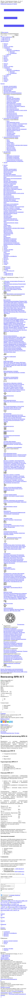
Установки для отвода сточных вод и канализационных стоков (14, 469)
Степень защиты (7, 809)
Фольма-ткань (11, 527)
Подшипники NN (16, 656)
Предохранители (19, 580)
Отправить (3, 898)
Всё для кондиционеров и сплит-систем (14, 406)
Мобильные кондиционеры (18, 416)
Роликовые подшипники (10, 641)
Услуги (5, 57)
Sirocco (8, 313)
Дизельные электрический (10, 512)
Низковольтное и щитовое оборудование (14, 573)
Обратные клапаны (8, 385)
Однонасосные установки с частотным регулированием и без (13, 480)
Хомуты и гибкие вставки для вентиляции (13, 389)
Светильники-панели (21, 561)
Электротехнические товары (11, 222)
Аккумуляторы (7, 586)
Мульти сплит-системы (9, 417)
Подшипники (7, 237)
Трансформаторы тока (16, 581)
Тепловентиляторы (8, 444)
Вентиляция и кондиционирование (13, 178)
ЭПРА (23, 598)
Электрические (18, 519)
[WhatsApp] (8, 722)
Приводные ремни (8, 361)
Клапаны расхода (8, 384)
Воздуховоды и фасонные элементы (13, 383)
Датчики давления (8, 378)
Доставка (16, 733)
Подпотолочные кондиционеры (12, 420)
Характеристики (10, 733)
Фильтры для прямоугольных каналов (14, 329)
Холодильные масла (15, 409)
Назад (8, 95)
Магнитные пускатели (9, 580)
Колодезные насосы (17, 488)
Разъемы (6, 581)
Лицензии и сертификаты (13, 50)
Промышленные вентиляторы (11, 301)
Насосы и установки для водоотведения (14, 460)
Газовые (6, 519)
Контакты (6, 55)
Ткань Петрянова (21, 346)
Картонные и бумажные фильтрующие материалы (15, 343)
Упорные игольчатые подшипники (15, 652)
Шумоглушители (20, 389)
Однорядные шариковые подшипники (13, 629)
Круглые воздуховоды (18, 384)
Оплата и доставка (8, 46)
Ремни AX (14, 363)
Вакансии (9, 49)
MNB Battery (7, 587)
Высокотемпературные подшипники (13, 631)
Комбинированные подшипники (12, 663)
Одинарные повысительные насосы (13, 478)
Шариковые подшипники (10, 628)
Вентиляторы (7, 299)
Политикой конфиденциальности (17, 994)
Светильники (7, 553)
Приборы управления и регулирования (14, 500)
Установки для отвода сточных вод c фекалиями (14, 466)
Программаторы (12, 597)
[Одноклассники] (3, 722)
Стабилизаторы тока (22, 597)
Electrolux (20, 302)
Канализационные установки (11, 462)
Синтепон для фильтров (10, 356)
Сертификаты (13, 53)
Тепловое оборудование (10, 441)
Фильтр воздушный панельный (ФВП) (13, 319)
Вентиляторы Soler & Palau (10, 310)
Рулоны (22, 525)
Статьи (5, 61)
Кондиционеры (7, 413)
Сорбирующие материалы (10, 346)
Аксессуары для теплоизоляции (12, 525)
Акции (5, 45)
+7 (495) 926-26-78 (5, 38)
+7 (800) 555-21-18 (5, 39)
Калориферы (17, 442)
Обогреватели (7, 511)
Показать (3, 826)
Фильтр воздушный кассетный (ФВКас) (15, 320)
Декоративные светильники (17, 556)
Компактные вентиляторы (17, 305)
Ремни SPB (20, 365)
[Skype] (10, 722)
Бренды (5, 58)
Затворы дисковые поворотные (17, 533)
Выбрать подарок (5, 719)
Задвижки (6, 533)
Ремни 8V (8, 365)
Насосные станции (20, 477)
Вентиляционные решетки (17, 401)
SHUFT (16, 302)
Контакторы (23, 577)
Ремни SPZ (9, 366)
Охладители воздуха (9, 430)
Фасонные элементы (9, 388)
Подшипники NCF (8, 658)
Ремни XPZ (6, 362)
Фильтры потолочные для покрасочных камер (15, 351)
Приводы (15, 378)
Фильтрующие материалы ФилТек (12, 348)
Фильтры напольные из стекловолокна (13, 338)
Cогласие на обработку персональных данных (12, 992)
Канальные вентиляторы (19, 306)
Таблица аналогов (14, 331)
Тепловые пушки (8, 518)
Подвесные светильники (10, 560)
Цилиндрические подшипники (11, 655)
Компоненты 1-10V (14, 594)
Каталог (3, 83)
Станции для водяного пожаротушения (14, 496)
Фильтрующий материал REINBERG (13, 349)
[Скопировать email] (13, 37)
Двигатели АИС (16, 610)
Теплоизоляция (7, 524)
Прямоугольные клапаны (16, 387)
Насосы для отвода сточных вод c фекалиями (15, 464)
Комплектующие (8, 592)
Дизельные (11, 519)
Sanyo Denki (10, 307)
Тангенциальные (8, 306)
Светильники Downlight (10, 561)
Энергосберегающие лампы (14, 549)
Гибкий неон (7, 546)
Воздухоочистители (9, 395)
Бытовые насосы (8, 488)
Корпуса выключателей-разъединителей (14, 578)
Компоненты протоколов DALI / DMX (15, 595)
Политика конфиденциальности (9, 979)
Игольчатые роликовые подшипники (13, 651)
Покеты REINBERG (20, 345)
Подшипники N (8, 656)
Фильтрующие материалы (10, 335)
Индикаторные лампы (16, 546)
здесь (22, 874)
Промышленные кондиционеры (12, 435)
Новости (6, 43)
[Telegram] (12, 722)
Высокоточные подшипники (11, 632)
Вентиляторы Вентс (14, 312)
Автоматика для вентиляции (11, 377)
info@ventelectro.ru (19, 871)
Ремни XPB (19, 362)
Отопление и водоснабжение (11, 204)
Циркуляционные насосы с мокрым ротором (15, 454)
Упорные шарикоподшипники (18, 639)
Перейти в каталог (5, 987)
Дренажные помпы (8, 407)
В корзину (3, 713)
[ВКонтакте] (1, 722)
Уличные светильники (9, 563)
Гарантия (6, 59)
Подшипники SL (8, 660)
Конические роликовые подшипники (13, 643)
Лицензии (12, 51)
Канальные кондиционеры (10, 415)
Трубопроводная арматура (10, 531)
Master (5, 307)
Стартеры (6, 598)
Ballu (12, 302)
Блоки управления (15, 576)
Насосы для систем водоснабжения (13, 487)
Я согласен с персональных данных (10, 896)
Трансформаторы (13, 598)
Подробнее (3, 731)
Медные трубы (17, 407)
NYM (5, 568)
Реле (9, 581)
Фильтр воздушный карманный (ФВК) (14, 321)
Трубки (5, 527)
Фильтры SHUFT (13, 327)
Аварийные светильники (10, 555)
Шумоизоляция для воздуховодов (12, 391)
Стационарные (15, 513)
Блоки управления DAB (10, 501)
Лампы (5, 543)
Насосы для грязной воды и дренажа (14, 462)
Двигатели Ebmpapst (9, 609)
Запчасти (6, 372)
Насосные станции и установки (12, 474)
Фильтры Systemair (22, 327)
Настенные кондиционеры (18, 419)
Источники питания (9, 593)
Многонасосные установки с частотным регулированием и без (14, 476)
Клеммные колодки (14, 577)
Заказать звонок (5, 41)
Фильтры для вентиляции (10, 317)
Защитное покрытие (13, 342)
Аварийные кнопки (9, 574)
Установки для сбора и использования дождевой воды (15, 482)
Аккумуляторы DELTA (16, 587)
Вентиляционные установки (11, 371)
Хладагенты (7, 409)
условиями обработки (14, 895)
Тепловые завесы (18, 444)
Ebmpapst (21, 301)
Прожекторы (20, 560)
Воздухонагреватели (9, 442)
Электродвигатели (8, 608)
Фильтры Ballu (15, 326)
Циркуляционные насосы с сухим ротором (14, 456)
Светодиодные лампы (16, 547)
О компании (7, 47)
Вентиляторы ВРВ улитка (20, 671)
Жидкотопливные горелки (10, 506)
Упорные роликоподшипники (13, 645)
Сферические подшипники (10, 644)
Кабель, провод (7, 567)
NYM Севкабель (11, 568)
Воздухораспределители (10, 400)
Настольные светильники (17, 559)
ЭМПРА (20, 598)
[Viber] (6, 722)
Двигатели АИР (8, 610)
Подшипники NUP (18, 659)
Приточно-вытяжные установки (17, 372)
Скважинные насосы (9, 490)
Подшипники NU (8, 659)
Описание (3, 733)
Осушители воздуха (9, 426)
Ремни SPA (14, 365)
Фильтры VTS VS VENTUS (11, 328)
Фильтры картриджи (9, 350)
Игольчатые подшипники (10, 649)
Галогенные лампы (20, 545)
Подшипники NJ (18, 658)
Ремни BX (20, 363)
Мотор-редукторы (8, 603)
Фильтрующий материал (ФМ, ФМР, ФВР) (14, 337)
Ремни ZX (8, 363)
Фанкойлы (6, 436)
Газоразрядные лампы (9, 545)
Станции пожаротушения (10, 494)
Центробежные (14, 303)
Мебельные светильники (10, 557)
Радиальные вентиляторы (7, 671)
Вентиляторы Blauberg (16, 309)
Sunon (15, 307)
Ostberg (9, 302)
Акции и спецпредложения (11, 940)
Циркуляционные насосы (10, 453)
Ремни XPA (13, 362)
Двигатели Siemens (19, 609)
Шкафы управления (21, 501)
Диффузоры (7, 401)
